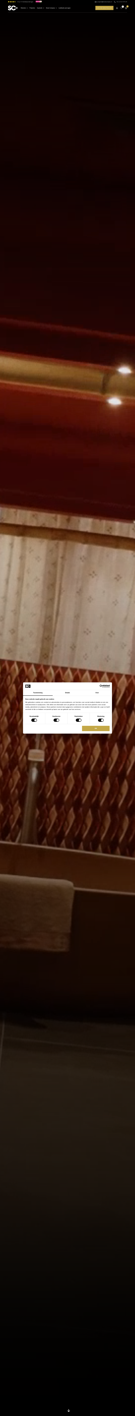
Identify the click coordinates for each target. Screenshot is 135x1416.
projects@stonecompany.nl (104, 1)
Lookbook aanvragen (64, 8)
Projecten (32, 8)
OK (96, 728)
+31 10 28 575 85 (121, 1)
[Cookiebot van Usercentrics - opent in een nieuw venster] (101, 686)
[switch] (56, 720)
